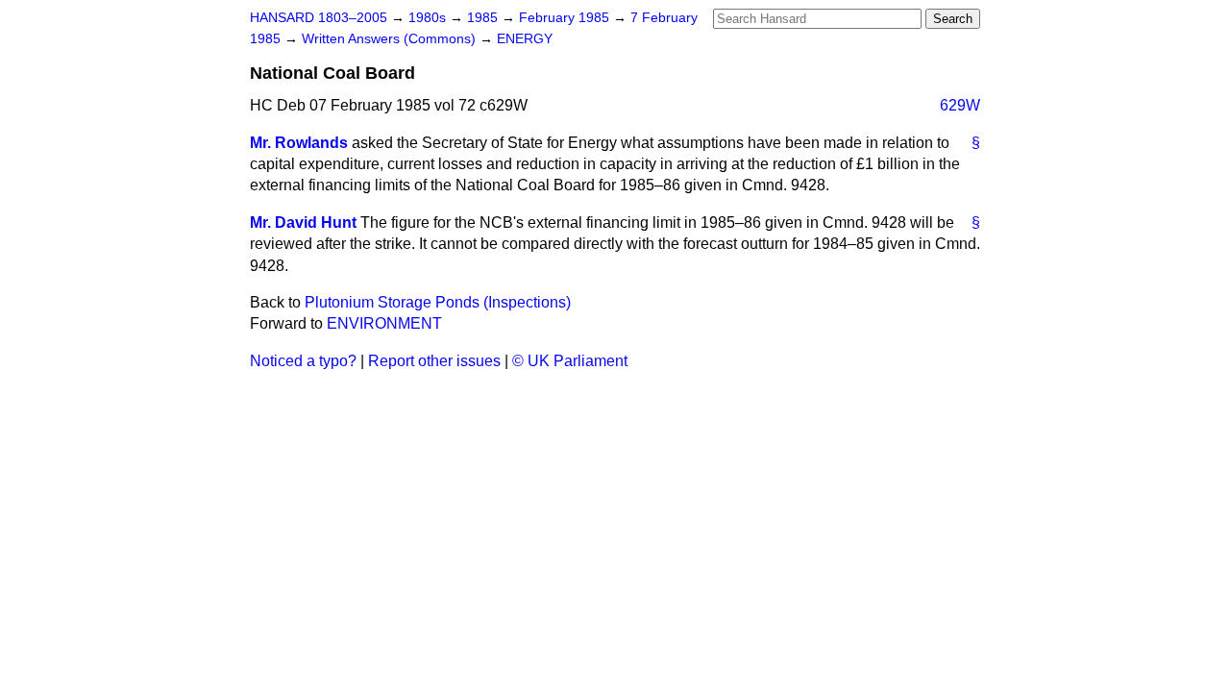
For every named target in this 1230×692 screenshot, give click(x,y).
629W (960, 105)
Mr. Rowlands (299, 143)
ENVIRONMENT (384, 323)
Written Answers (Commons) (391, 39)
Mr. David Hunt (303, 222)
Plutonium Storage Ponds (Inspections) (438, 302)
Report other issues (434, 361)
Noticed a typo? (303, 361)
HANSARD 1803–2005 (318, 18)
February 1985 (566, 18)
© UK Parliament (569, 361)
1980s (429, 18)
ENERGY (525, 39)
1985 (484, 18)
